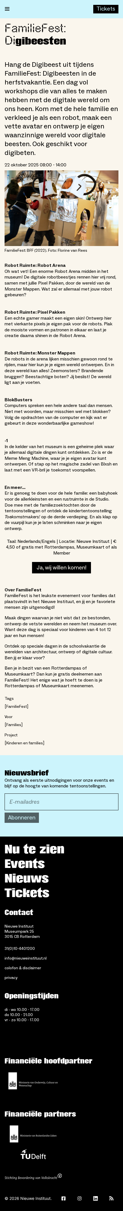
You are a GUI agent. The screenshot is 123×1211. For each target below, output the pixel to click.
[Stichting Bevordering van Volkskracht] (33, 1177)
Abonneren (21, 817)
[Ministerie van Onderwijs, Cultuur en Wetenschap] (33, 1080)
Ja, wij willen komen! (61, 567)
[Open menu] (7, 9)
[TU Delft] (33, 1155)
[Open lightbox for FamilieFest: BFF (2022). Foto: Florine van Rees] (61, 208)
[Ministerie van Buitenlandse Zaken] (33, 1134)
